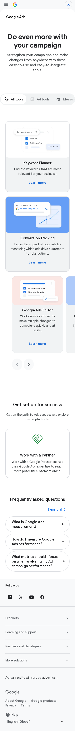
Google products (43, 701)
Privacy (10, 705)
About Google (15, 701)
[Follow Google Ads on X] (20, 597)
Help (15, 715)
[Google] (12, 692)
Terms (25, 705)
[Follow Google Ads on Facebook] (42, 597)
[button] (37, 524)
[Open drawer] (6, 5)
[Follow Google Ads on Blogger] (10, 597)
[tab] (13, 99)
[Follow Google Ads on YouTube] (31, 597)
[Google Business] (15, 5)
